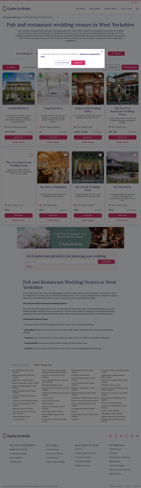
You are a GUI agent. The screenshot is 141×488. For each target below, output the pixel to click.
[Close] (102, 51)
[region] (71, 58)
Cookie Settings (62, 63)
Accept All (78, 63)
